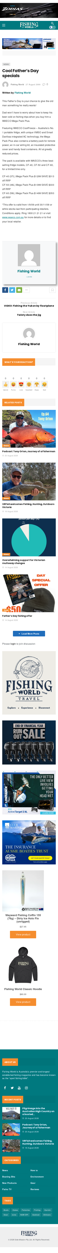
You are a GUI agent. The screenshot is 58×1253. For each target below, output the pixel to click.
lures (14, 1214)
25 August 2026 (11, 455)
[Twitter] (12, 1088)
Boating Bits (8, 1176)
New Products (9, 1182)
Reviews (34, 1189)
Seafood (35, 1214)
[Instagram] (26, 1088)
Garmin (47, 1210)
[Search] (52, 23)
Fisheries (26, 1210)
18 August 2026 (11, 511)
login (13, 643)
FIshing (37, 1210)
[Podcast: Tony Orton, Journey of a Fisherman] (29, 429)
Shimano (47, 1214)
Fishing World (17, 84)
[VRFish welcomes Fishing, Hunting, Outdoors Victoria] (29, 481)
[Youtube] (19, 1088)
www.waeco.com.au (13, 217)
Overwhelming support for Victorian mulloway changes (23, 562)
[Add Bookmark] (52, 290)
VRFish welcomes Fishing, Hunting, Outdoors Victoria (38, 1142)
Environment (37, 1176)
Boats (6, 1210)
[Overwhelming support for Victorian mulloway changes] (29, 537)
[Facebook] (5, 1088)
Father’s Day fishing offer (17, 615)
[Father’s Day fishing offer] (29, 593)
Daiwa (15, 1210)
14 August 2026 (11, 567)
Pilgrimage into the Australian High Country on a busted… (38, 1111)
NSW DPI (24, 1214)
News (6, 64)
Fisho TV (7, 1189)
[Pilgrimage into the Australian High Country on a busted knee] (11, 1113)
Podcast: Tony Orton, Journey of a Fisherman (28, 451)
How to (34, 1170)
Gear (6, 610)
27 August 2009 (33, 84)
